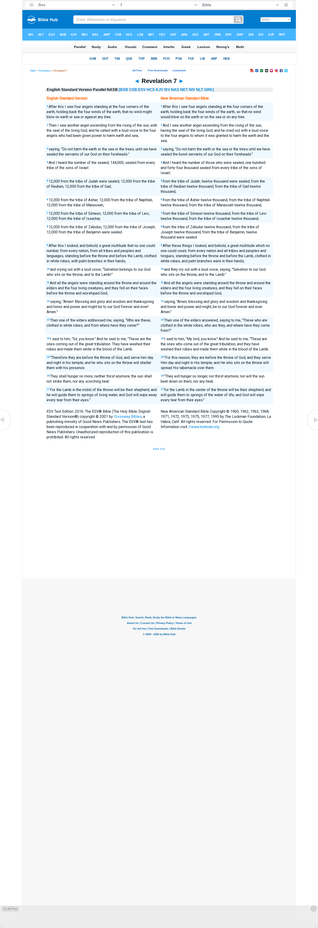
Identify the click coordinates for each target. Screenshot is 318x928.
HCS (151, 90)
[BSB (123, 90)
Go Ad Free (10, 909)
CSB (133, 90)
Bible (33, 70)
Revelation (45, 70)
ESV (142, 90)
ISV (167, 90)
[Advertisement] (159, 544)
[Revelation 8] (312, 430)
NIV (192, 90)
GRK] (209, 90)
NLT (199, 90)
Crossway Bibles (128, 416)
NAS (175, 90)
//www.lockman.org (203, 427)
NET (184, 90)
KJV (159, 90)
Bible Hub (159, 448)
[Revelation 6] (6, 430)
